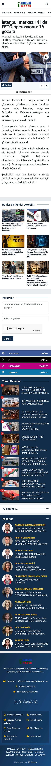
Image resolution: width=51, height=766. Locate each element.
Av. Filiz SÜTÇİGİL (23, 602)
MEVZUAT (39, 752)
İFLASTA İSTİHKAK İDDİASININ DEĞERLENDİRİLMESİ (30, 555)
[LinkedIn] (30, 702)
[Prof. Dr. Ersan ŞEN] (7, 540)
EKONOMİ (29, 755)
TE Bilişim (32, 762)
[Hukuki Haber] (24, 4)
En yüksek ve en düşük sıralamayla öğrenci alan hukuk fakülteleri (12, 252)
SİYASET (19, 755)
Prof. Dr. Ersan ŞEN (25, 538)
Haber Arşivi (35, 736)
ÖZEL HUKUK (27, 752)
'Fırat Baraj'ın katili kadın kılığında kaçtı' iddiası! (12, 277)
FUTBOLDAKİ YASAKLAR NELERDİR (27, 581)
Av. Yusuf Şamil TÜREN (26, 615)
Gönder (7, 338)
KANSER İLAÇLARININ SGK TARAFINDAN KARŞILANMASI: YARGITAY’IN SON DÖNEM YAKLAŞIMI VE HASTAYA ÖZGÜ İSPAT (30, 607)
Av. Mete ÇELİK (22, 640)
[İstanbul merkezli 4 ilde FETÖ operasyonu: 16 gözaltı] (25, 67)
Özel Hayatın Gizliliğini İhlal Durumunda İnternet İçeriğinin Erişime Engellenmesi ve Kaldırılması (29, 632)
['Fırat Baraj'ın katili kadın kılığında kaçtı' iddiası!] (13, 267)
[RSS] (35, 702)
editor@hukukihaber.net (27, 692)
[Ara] (46, 4)
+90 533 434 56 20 (27, 686)
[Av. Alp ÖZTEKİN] (7, 630)
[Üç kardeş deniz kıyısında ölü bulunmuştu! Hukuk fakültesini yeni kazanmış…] (13, 215)
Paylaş (8, 85)
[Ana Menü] (3, 4)
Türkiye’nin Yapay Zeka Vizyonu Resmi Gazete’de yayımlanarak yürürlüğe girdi (37, 253)
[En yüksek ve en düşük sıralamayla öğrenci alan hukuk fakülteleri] (13, 241)
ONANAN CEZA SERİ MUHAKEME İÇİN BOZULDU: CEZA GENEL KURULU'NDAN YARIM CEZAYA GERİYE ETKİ (31, 645)
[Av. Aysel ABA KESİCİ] (7, 566)
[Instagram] (25, 702)
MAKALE (6, 12)
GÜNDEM (10, 755)
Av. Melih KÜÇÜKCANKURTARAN (30, 525)
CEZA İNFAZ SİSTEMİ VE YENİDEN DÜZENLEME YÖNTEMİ (31, 542)
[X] (21, 702)
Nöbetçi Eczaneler (15, 715)
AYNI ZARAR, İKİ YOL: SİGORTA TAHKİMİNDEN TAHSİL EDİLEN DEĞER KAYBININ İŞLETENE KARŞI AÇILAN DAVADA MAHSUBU (30, 530)
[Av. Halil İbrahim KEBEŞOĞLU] (7, 592)
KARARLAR (19, 12)
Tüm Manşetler (36, 728)
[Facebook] (16, 702)
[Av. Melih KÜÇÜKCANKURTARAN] (7, 528)
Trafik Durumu (36, 720)
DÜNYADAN (40, 755)
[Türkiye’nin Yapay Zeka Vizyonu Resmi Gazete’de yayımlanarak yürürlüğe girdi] (38, 241)
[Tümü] (47, 508)
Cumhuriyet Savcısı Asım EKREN (31, 576)
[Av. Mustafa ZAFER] (7, 553)
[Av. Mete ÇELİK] (7, 643)
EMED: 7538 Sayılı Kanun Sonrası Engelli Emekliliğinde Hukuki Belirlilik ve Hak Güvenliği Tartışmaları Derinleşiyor (37, 280)
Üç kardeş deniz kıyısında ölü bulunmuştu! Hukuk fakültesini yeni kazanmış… (12, 226)
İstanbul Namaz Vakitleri (12, 721)
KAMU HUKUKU (13, 752)
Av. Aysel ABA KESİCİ (25, 563)
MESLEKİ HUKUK (36, 12)
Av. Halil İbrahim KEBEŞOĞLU (29, 589)
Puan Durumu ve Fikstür (12, 729)
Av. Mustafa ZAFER (24, 550)
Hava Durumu (36, 715)
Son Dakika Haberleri (10, 737)
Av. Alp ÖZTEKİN (22, 627)
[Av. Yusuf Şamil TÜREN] (7, 617)
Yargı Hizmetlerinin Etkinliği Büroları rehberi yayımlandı (37, 225)
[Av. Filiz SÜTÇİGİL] (7, 604)
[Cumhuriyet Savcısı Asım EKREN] (7, 579)
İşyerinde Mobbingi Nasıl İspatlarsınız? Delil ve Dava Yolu (30, 568)
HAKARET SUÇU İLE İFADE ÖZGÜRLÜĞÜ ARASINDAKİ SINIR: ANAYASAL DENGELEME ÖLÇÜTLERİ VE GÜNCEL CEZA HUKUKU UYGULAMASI (31, 594)
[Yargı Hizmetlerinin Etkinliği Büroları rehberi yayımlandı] (38, 215)
